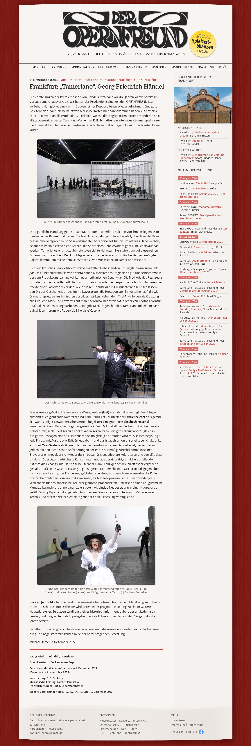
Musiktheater (70, 80)
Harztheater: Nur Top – (203, 319)
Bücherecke (132, 725)
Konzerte (124, 720)
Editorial (38, 67)
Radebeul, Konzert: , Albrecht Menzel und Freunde (203, 309)
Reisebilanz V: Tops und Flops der (204, 355)
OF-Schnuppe (182, 67)
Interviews (139, 720)
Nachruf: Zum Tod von (202, 282)
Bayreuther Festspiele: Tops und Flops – (203, 289)
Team (201, 67)
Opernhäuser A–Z (110, 725)
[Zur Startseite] (125, 29)
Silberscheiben (109, 729)
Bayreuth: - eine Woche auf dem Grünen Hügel (203, 262)
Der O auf (184, 732)
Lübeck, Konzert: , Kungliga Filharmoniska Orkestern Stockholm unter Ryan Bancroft (203, 331)
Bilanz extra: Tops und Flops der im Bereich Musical (203, 230)
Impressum (178, 725)
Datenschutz (195, 725)
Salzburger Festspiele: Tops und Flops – (203, 271)
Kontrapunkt (135, 67)
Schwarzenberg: (202, 241)
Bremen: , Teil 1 (198, 188)
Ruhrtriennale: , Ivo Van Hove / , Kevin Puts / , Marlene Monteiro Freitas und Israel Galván (203, 372)
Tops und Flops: (202, 195)
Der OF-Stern (129, 729)
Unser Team (178, 720)
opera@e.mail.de (52, 733)
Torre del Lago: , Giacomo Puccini (201, 208)
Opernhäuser (82, 67)
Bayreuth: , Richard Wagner (201, 296)
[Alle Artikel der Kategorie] (203, 105)
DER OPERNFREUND (42, 715)
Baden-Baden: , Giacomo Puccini (202, 254)
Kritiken (59, 67)
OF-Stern (158, 67)
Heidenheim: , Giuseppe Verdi (203, 183)
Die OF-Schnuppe (110, 733)
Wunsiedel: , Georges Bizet (201, 247)
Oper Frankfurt (145, 80)
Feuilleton (108, 67)
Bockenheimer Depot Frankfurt (107, 80)
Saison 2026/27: (201, 217)
